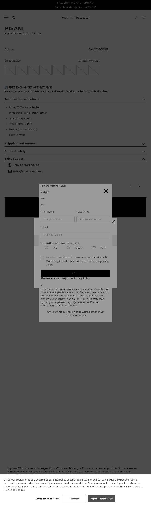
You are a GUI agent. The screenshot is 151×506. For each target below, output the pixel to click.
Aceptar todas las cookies (101, 499)
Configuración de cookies (47, 499)
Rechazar (74, 499)
